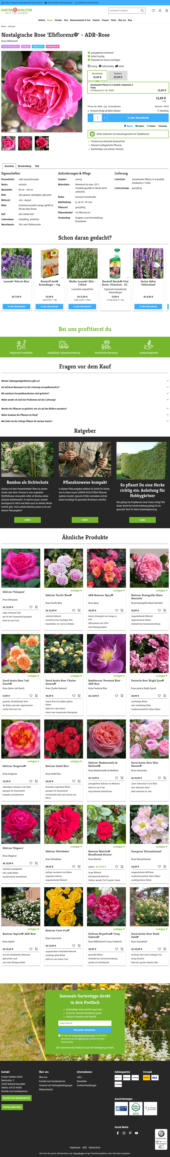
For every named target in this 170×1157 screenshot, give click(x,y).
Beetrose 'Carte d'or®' (58, 930)
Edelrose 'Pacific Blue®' (59, 595)
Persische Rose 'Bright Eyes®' (147, 680)
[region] (42, 101)
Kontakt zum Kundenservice (88, 3)
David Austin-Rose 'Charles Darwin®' (61, 682)
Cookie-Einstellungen (86, 1085)
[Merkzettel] (153, 10)
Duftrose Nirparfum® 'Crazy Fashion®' (104, 935)
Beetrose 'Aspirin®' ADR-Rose (19, 933)
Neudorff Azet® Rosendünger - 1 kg (49, 283)
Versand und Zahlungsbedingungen (55, 1085)
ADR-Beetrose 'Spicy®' (101, 595)
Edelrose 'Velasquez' (14, 592)
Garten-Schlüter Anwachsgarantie (60, 3)
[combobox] (123, 11)
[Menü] (165, 1130)
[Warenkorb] (166, 10)
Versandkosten (78, 1153)
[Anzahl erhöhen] (105, 117)
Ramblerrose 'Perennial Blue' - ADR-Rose (105, 682)
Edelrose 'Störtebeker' (58, 851)
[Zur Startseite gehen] (16, 10)
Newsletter (82, 1081)
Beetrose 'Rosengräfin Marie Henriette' (147, 597)
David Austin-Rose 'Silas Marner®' (144, 764)
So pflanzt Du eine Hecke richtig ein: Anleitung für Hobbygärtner (142, 490)
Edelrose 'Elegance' (13, 848)
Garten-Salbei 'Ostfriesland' (148, 283)
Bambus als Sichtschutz (27, 482)
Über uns (43, 1077)
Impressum (75, 1147)
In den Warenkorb (138, 117)
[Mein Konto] (160, 10)
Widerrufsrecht (46, 1089)
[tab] (9, 166)
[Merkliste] (31, 607)
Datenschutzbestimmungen (83, 1035)
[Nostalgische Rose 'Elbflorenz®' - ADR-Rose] (41, 91)
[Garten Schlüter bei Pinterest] (130, 1133)
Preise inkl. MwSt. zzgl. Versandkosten (104, 106)
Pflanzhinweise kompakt (85, 482)
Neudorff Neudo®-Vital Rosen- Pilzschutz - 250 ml (115, 283)
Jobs (79, 1077)
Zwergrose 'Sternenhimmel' (146, 851)
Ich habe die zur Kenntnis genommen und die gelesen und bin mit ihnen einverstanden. (84, 1038)
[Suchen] (142, 11)
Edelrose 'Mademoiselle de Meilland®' (103, 764)
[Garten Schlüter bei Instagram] (124, 1133)
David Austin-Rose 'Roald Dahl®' (145, 935)
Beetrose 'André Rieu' (57, 766)
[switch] (161, 1146)
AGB (80, 1039)
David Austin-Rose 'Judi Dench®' (16, 682)
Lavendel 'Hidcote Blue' (16, 281)
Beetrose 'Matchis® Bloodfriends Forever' (100, 853)
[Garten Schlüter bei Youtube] (136, 1133)
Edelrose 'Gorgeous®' (14, 766)
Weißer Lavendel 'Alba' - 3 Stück (82, 283)
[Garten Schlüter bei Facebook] (118, 1133)
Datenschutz (94, 1147)
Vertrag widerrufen (12, 1107)
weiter (27, 520)
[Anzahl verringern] (90, 117)
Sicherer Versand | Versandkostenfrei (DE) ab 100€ (23, 3)
